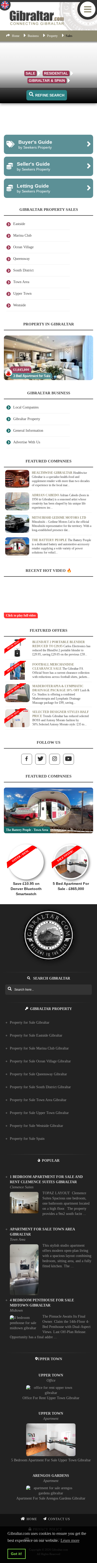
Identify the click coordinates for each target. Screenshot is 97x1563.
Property (52, 36)
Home (15, 36)
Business (33, 36)
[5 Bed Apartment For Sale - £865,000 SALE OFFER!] (71, 841)
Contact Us (59, 1519)
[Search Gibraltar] (9, 989)
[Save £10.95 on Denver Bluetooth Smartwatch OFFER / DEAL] (26, 841)
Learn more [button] (70, 1540)
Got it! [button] (16, 1554)
